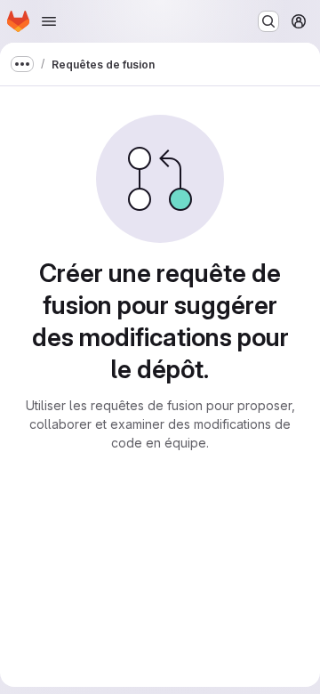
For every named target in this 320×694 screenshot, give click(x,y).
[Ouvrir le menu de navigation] (49, 21)
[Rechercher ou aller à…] (268, 21)
